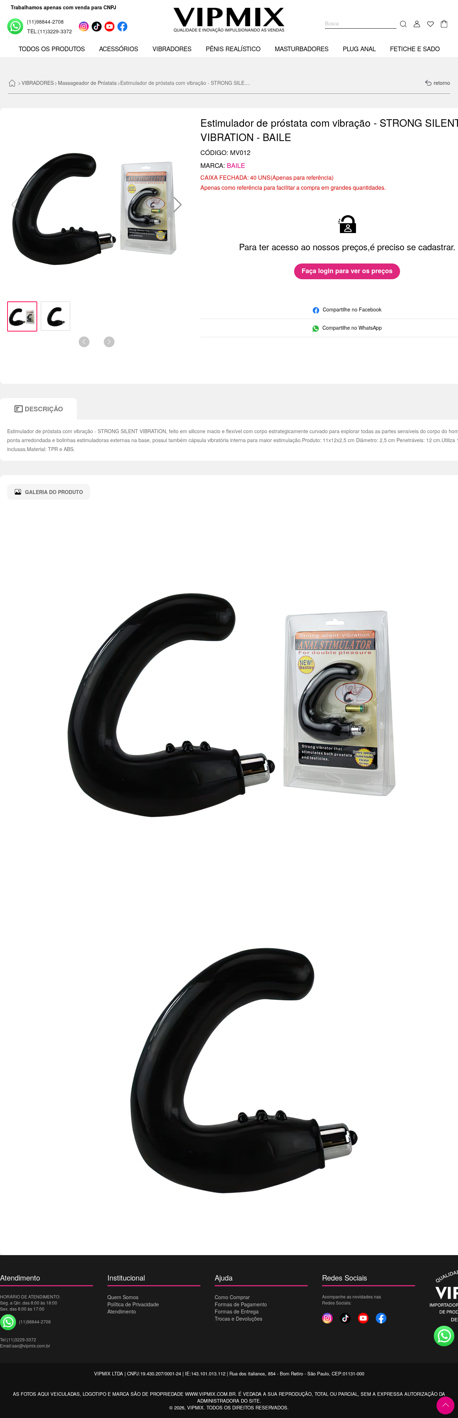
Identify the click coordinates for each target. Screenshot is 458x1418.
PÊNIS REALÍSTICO (233, 48)
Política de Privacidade (133, 1304)
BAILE (236, 165)
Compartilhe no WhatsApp (352, 327)
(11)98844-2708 (45, 21)
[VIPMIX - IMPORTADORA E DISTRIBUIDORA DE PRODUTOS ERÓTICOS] (229, 20)
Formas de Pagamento (241, 1304)
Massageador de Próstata (87, 82)
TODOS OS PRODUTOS (52, 48)
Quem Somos (122, 1297)
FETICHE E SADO (415, 48)
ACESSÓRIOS (118, 48)
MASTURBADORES (301, 48)
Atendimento (121, 1311)
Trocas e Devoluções (238, 1318)
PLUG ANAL (359, 48)
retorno (442, 82)
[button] (177, 205)
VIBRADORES (171, 48)
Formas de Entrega (237, 1311)
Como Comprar (232, 1297)
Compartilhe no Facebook (352, 309)
